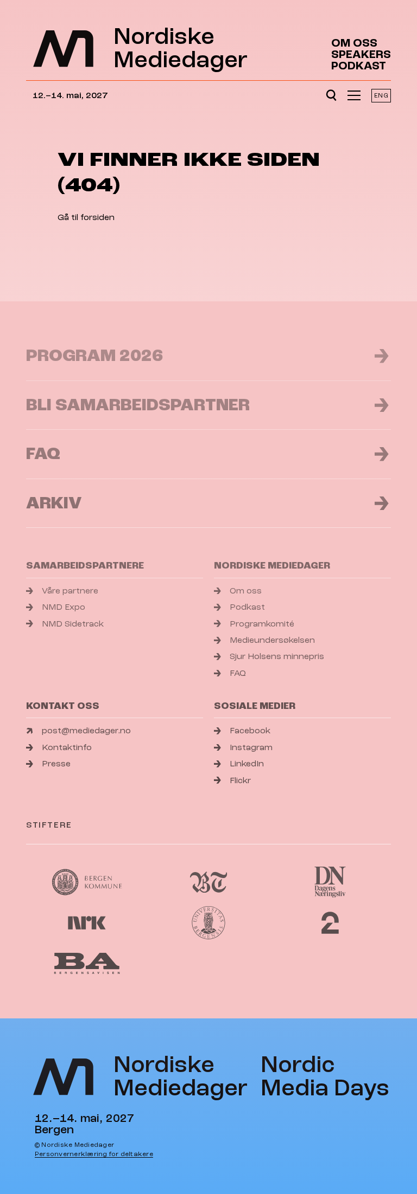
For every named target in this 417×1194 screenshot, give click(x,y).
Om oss (354, 43)
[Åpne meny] (354, 95)
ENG (381, 95)
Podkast (358, 66)
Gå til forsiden (86, 217)
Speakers (361, 54)
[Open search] (331, 95)
